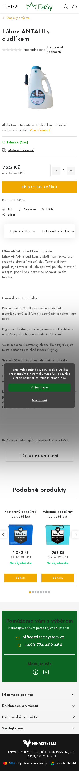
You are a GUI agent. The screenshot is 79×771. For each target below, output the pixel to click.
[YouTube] (46, 672)
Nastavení (39, 400)
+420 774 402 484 (43, 645)
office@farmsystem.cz (43, 637)
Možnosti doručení (21, 150)
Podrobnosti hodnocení (55, 49)
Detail (20, 578)
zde (63, 378)
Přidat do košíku (39, 187)
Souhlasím (41, 387)
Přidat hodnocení (39, 456)
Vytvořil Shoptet (66, 763)
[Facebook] (35, 672)
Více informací (40, 130)
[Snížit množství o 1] (56, 171)
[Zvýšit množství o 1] (71, 171)
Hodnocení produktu (55, 231)
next (75, 534)
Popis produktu (20, 231)
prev (3, 534)
